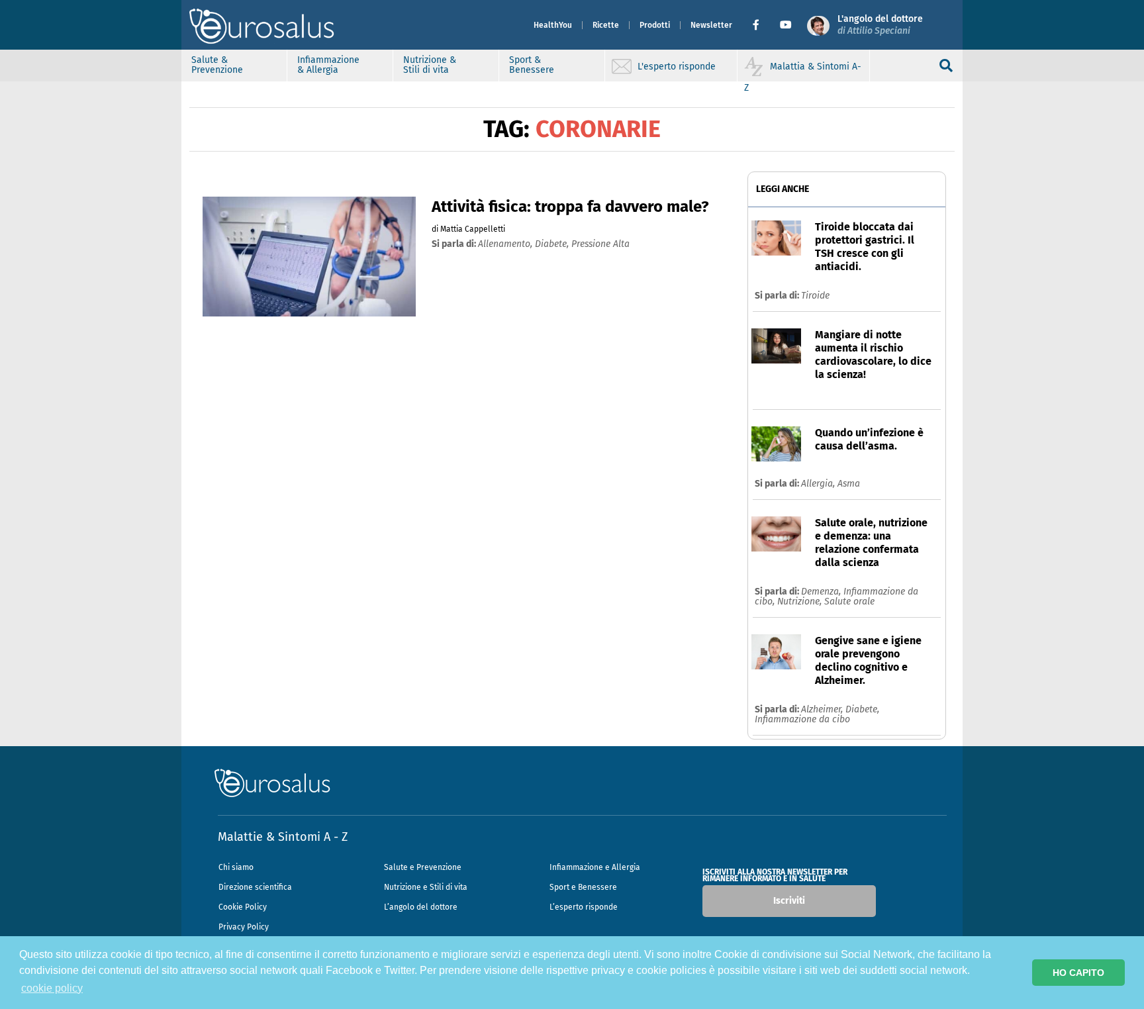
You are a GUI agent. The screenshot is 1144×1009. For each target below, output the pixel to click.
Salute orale (849, 601)
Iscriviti (789, 900)
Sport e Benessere (583, 887)
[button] (761, 25)
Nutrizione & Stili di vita (429, 64)
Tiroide (815, 295)
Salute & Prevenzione (217, 64)
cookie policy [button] (52, 988)
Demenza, (822, 591)
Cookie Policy (242, 907)
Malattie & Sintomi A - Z (283, 837)
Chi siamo (236, 867)
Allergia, (819, 483)
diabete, (553, 244)
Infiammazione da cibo (802, 719)
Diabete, (862, 709)
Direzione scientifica (255, 887)
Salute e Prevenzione (422, 867)
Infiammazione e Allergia (594, 867)
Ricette (606, 25)
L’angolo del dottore (420, 907)
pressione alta (600, 244)
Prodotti (655, 25)
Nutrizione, (800, 601)
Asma (848, 483)
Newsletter (711, 25)
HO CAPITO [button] (1078, 972)
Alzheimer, (823, 709)
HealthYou (553, 25)
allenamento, (506, 244)
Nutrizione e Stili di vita (425, 887)
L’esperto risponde (583, 907)
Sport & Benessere (531, 64)
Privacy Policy (243, 927)
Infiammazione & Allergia (328, 64)
